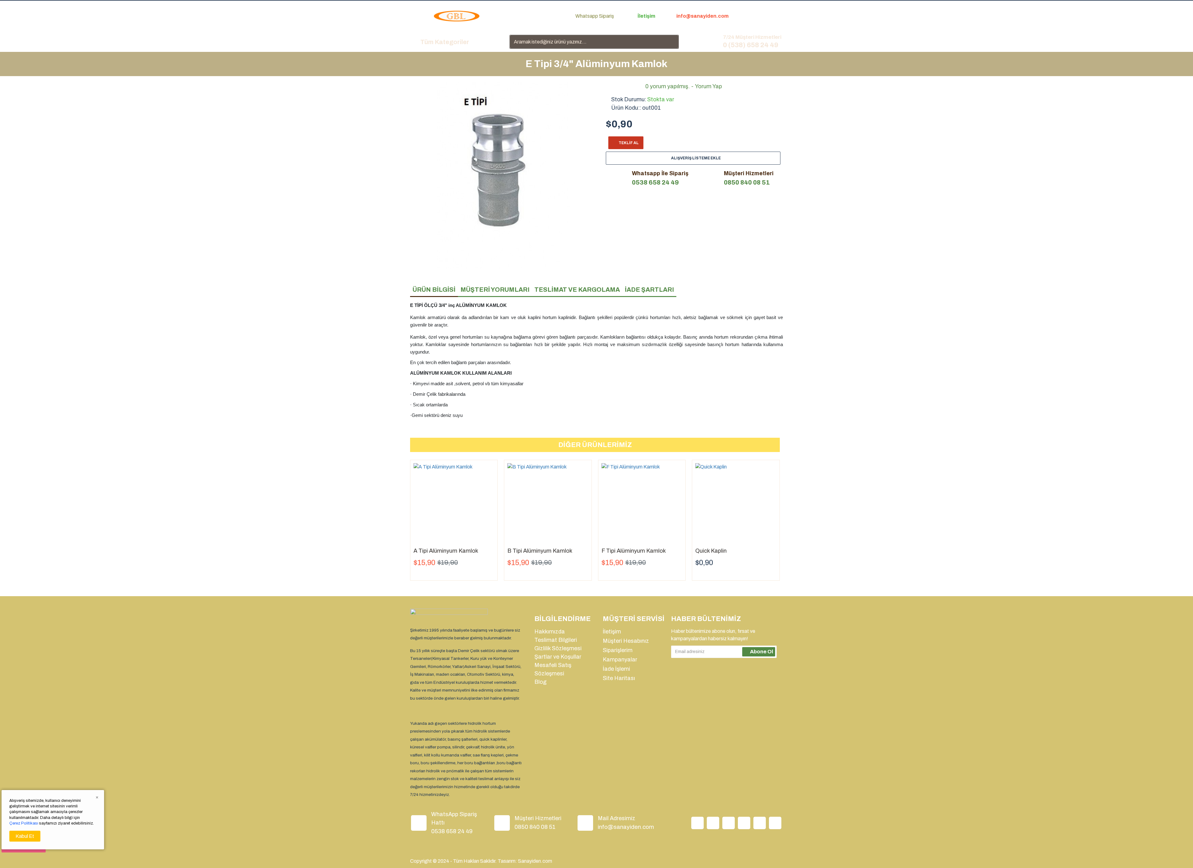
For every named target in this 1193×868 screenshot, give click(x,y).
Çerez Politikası (23, 823)
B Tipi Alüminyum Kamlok (539, 551)
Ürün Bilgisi (434, 289)
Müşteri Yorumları (494, 289)
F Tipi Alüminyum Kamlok (633, 551)
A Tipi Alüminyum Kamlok (446, 551)
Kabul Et (25, 836)
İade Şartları (649, 289)
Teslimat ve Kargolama (577, 289)
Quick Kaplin (711, 551)
